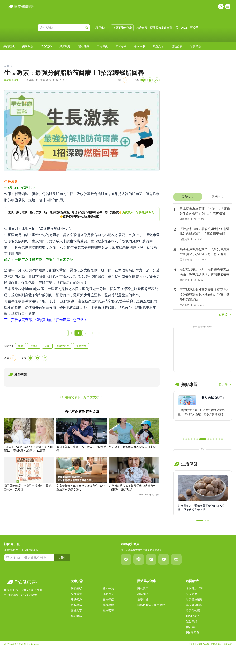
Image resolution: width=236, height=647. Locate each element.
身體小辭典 (63, 345)
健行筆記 (191, 627)
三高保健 (102, 46)
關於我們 (142, 588)
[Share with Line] (143, 80)
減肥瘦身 (64, 46)
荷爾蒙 (33, 345)
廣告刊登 (142, 599)
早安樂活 (195, 46)
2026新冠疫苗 (190, 27)
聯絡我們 (142, 594)
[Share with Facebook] (150, 80)
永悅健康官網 (194, 588)
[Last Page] (99, 333)
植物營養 (176, 46)
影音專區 (120, 46)
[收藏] (125, 80)
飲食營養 (46, 46)
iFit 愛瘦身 (192, 632)
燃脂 (20, 345)
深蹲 (47, 345)
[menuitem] (9, 46)
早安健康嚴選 (194, 599)
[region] (81, 214)
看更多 (223, 314)
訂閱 (62, 557)
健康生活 (27, 46)
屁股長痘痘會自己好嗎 (164, 27)
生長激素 (81, 345)
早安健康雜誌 (194, 605)
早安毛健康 (193, 610)
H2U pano (192, 616)
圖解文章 (158, 46)
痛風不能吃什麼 (122, 27)
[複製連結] (157, 80)
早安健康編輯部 (12, 80)
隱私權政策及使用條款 (151, 605)
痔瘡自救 (141, 27)
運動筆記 (191, 621)
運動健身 (83, 46)
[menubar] (102, 46)
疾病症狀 (9, 46)
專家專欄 (139, 46)
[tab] (187, 197)
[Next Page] (92, 333)
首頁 (6, 65)
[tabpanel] (202, 260)
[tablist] (202, 197)
